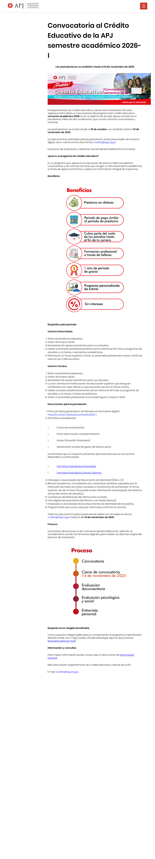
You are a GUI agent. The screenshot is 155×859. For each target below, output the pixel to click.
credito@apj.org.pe (104, 142)
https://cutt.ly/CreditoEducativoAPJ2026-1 (72, 414)
